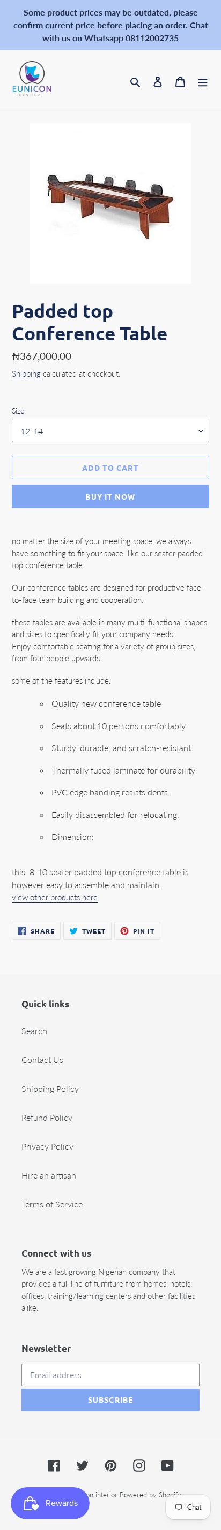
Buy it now (110, 496)
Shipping (26, 373)
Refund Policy (46, 1117)
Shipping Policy (50, 1088)
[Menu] (202, 81)
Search (34, 1031)
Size (18, 410)
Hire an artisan (48, 1175)
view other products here (55, 897)
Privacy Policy (47, 1146)
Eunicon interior (93, 1494)
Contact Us (42, 1059)
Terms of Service (52, 1204)
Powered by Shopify (150, 1494)
